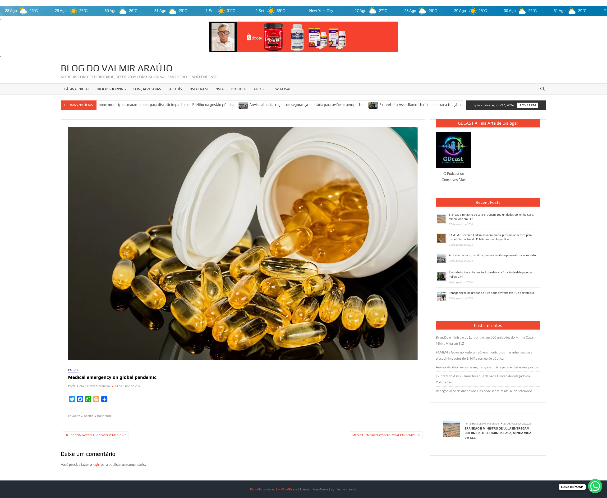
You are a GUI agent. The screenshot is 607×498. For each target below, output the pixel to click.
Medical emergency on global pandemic (383, 435)
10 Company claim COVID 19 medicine (98, 435)
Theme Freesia (345, 489)
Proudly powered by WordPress (273, 489)
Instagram (198, 89)
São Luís (175, 89)
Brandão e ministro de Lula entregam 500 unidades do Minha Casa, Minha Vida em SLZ (484, 340)
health (88, 416)
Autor (259, 89)
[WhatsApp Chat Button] (595, 486)
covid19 (74, 416)
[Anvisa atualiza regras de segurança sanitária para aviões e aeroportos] (198, 105)
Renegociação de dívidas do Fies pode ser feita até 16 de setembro (491, 292)
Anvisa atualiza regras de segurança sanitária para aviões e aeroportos (261, 105)
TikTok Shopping (111, 89)
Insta (219, 89)
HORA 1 (73, 369)
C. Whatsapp (282, 89)
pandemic (104, 416)
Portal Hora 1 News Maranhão (89, 386)
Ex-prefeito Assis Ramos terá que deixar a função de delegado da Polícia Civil (397, 105)
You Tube (239, 89)
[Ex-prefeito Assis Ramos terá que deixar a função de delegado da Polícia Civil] (328, 105)
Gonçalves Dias (147, 89)
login (96, 464)
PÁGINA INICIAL (76, 89)
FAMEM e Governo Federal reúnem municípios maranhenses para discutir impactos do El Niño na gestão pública (484, 355)
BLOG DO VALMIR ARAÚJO (116, 68)
